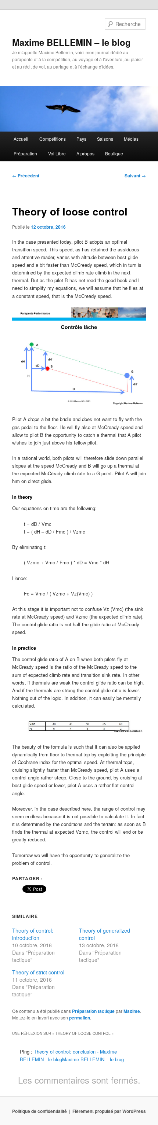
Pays (81, 139)
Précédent (25, 175)
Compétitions (52, 139)
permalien (79, 1017)
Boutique (114, 153)
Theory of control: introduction (32, 934)
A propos (85, 153)
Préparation (25, 153)
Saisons (105, 139)
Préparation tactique (93, 1011)
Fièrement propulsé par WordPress (109, 1111)
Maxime (131, 1011)
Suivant (135, 175)
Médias (131, 139)
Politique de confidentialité (39, 1111)
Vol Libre (57, 153)
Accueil (21, 139)
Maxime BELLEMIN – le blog (71, 42)
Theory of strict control (38, 972)
